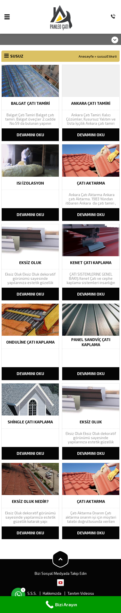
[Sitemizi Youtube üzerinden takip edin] (60, 582)
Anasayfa (86, 56)
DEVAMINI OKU (30, 134)
